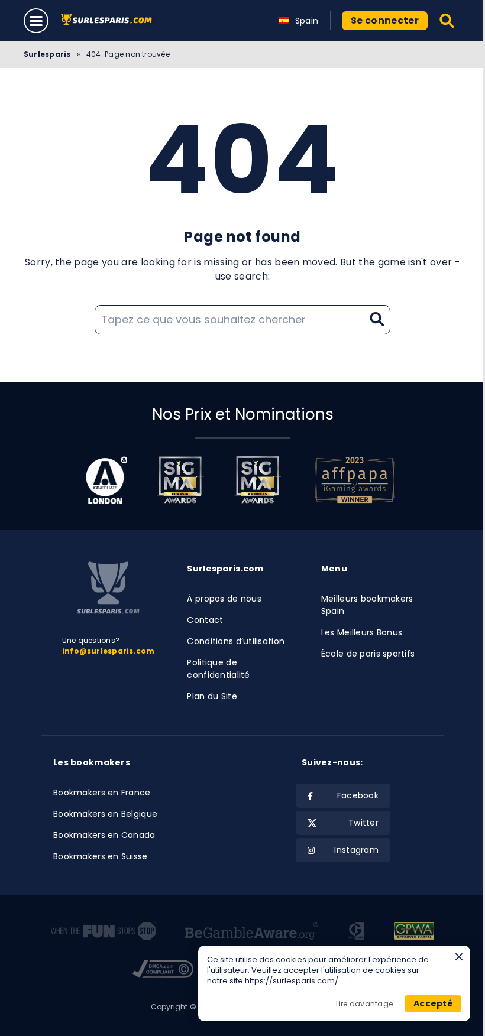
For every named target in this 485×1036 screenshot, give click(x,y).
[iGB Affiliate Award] (107, 479)
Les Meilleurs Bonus (361, 632)
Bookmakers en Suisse (100, 856)
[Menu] (36, 20)
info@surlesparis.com (108, 651)
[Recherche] (447, 20)
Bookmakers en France (102, 792)
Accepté (432, 1003)
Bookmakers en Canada (104, 835)
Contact (205, 620)
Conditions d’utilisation (235, 641)
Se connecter (385, 20)
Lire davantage (364, 1004)
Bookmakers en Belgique (105, 814)
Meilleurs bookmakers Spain (367, 605)
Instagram (356, 850)
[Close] (459, 957)
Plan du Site (212, 696)
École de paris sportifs (368, 654)
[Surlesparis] (109, 20)
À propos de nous (224, 599)
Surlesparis (47, 54)
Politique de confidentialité (218, 669)
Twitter (363, 823)
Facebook (358, 795)
